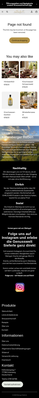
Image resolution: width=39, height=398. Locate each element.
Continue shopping (19, 40)
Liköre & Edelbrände (10, 315)
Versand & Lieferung (10, 356)
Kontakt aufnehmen (12, 384)
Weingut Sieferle (22, 395)
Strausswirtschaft (9, 319)
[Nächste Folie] (36, 4)
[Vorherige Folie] (2, 4)
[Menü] (2, 11)
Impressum (6, 360)
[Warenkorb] (36, 11)
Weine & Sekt (7, 311)
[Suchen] (7, 11)
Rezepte (5, 322)
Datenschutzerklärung (11, 345)
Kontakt (5, 330)
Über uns (5, 326)
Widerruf (5, 352)
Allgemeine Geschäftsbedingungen (16, 349)
